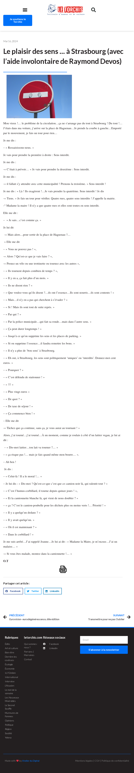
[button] (25, 10)
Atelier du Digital (30, 760)
